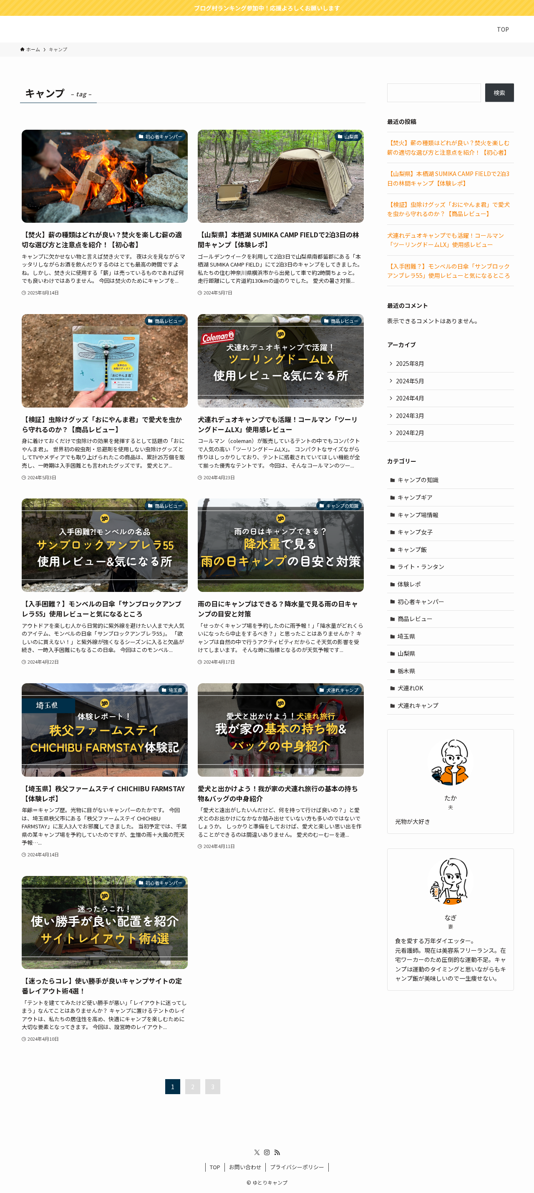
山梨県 (406, 653)
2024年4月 (410, 398)
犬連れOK (410, 688)
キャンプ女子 (415, 532)
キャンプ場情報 (418, 515)
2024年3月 (410, 415)
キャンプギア (415, 497)
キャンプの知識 (418, 480)
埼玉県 (406, 636)
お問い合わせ (245, 1167)
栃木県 (406, 671)
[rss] (277, 1152)
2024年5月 (410, 381)
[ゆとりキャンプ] (45, 29)
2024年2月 (410, 432)
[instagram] (267, 1152)
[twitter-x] (257, 1152)
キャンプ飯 (412, 549)
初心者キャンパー (421, 601)
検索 (499, 92)
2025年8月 (410, 363)
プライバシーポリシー (297, 1167)
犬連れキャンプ (418, 705)
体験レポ (409, 584)
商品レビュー (415, 618)
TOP (215, 1167)
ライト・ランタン (421, 566)
